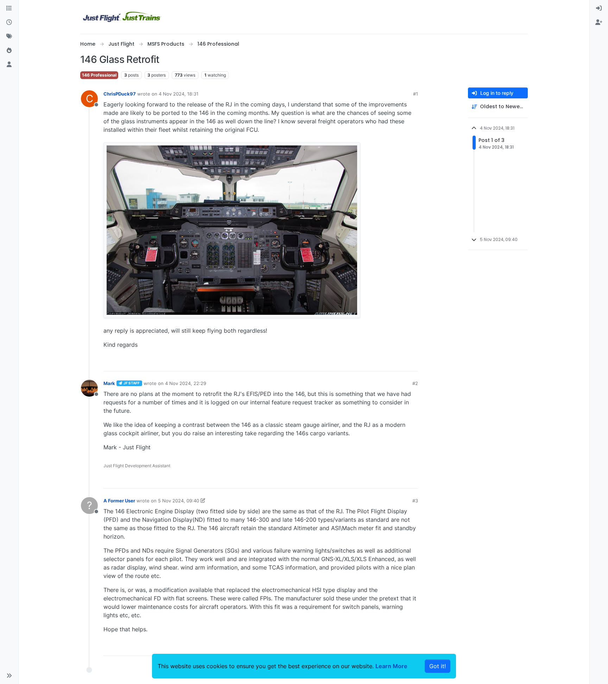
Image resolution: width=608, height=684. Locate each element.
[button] (9, 675)
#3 (415, 500)
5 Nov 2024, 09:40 (178, 500)
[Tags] (9, 36)
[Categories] (9, 8)
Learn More (391, 666)
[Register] (599, 22)
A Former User (119, 500)
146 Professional (99, 75)
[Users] (9, 64)
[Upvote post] (399, 362)
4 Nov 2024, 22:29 (185, 383)
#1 (415, 94)
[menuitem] (599, 8)
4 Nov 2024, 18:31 (178, 94)
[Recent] (9, 22)
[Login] (599, 8)
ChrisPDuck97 (119, 94)
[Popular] (9, 50)
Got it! (437, 666)
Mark (109, 383)
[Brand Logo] (122, 16)
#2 (415, 383)
